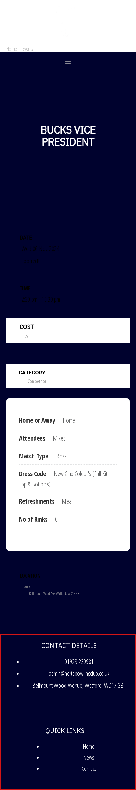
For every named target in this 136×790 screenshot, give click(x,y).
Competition (37, 381)
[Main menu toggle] (68, 62)
